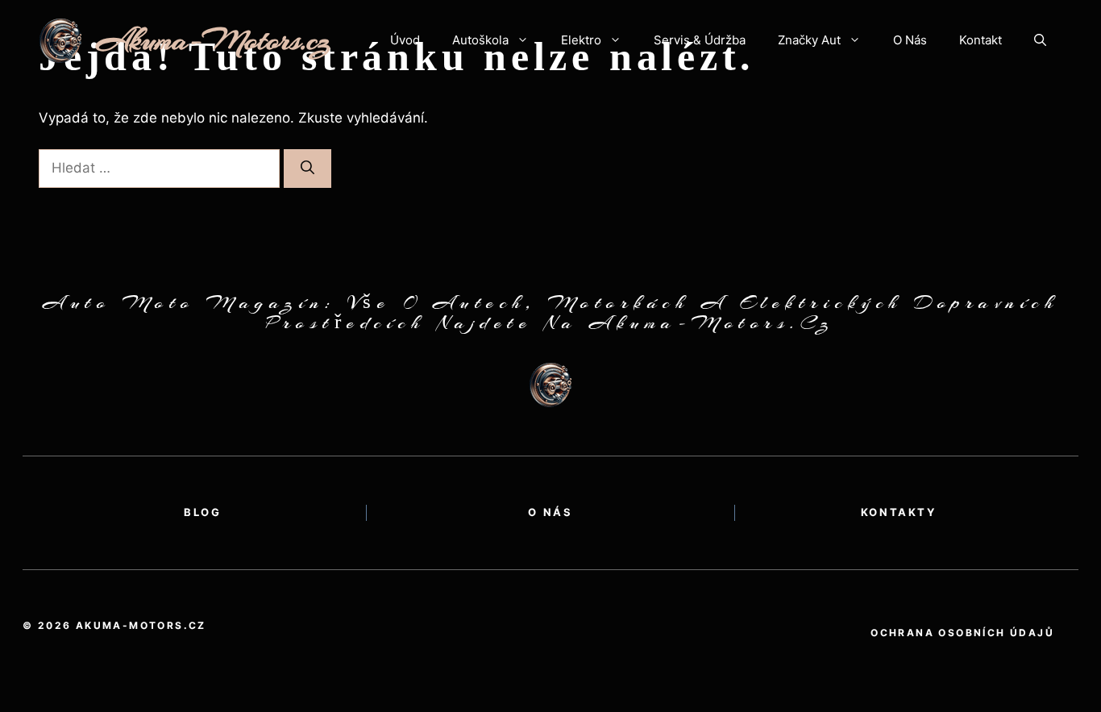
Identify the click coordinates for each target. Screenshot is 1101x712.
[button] (1040, 40)
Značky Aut (809, 40)
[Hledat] (307, 168)
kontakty (899, 512)
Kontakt (980, 40)
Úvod (405, 40)
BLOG (202, 512)
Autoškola (480, 40)
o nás (550, 512)
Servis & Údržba (700, 40)
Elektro (581, 40)
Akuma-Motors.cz (214, 40)
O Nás (910, 40)
